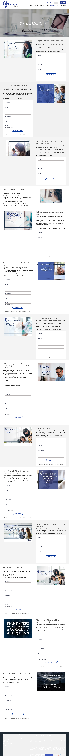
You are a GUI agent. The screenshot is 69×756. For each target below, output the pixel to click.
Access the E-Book (18, 714)
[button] (31, 5)
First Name (40, 55)
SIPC (42, 748)
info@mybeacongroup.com (7, 743)
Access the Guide (18, 417)
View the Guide (51, 460)
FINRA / (41, 748)
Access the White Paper (51, 662)
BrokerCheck (50, 735)
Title (6, 121)
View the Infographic (51, 74)
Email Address (41, 64)
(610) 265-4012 (50, 2)
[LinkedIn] (55, 3)
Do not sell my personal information (55, 744)
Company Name (8, 111)
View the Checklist (18, 307)
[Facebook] (57, 3)
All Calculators (21, 739)
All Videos (20, 738)
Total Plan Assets (8, 125)
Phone (39, 69)
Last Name (40, 60)
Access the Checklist (18, 130)
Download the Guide (51, 178)
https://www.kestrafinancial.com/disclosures (36, 755)
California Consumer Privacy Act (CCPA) (58, 743)
